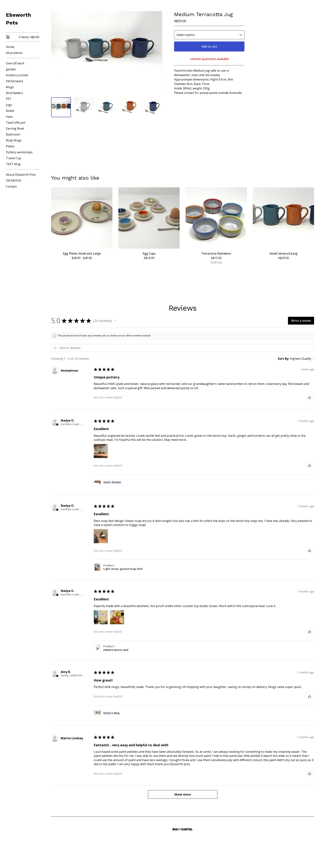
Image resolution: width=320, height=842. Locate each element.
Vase (9, 117)
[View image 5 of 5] (152, 107)
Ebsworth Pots (18, 19)
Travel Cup (13, 158)
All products (14, 53)
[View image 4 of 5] (129, 107)
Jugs (9, 105)
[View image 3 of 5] (106, 107)
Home (10, 47)
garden (11, 69)
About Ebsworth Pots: (21, 175)
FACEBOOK (13, 180)
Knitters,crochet (17, 75)
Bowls (10, 111)
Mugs (10, 87)
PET (8, 99)
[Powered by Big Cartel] (183, 829)
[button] (115, 320)
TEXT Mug (13, 164)
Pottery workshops (19, 152)
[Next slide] (157, 52)
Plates (10, 146)
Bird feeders (14, 93)
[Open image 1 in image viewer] (106, 52)
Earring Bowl (15, 128)
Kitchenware (14, 81)
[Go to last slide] (56, 52)
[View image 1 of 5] (61, 107)
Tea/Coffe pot (15, 123)
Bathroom (13, 134)
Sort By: (283, 359)
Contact (11, 186)
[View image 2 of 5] (84, 107)
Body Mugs (14, 140)
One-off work (15, 63)
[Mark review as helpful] (309, 397)
